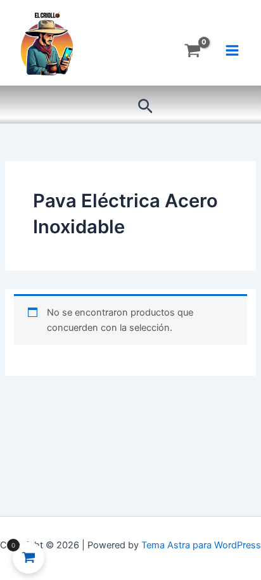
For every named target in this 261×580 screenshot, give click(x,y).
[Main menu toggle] (232, 50)
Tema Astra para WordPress (201, 545)
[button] (145, 107)
